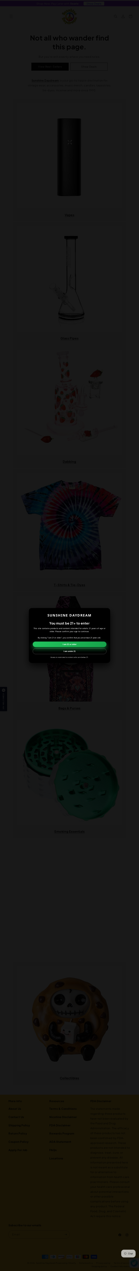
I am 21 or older (69, 644)
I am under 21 (70, 651)
